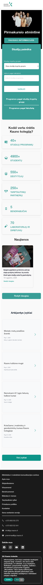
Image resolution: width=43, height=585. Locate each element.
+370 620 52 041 (12, 525)
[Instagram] (10, 547)
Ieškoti (21, 88)
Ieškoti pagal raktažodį (12, 73)
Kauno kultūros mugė (13, 363)
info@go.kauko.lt (11, 530)
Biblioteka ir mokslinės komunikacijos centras (20, 475)
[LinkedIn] (23, 547)
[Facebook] (4, 547)
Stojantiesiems (8, 483)
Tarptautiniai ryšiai (9, 500)
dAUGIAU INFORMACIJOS (21, 40)
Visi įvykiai (21, 457)
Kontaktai (6, 508)
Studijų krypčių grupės (12, 61)
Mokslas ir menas (9, 496)
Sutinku (8, 579)
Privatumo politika (9, 504)
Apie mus (6, 479)
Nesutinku (19, 579)
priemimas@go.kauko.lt (14, 535)
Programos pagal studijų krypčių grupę (21, 100)
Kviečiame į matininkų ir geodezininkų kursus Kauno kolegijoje (16, 428)
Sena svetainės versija (11, 512)
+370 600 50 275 (12, 521)
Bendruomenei (8, 492)
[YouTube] (16, 547)
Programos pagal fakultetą (21, 108)
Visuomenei (6, 487)
